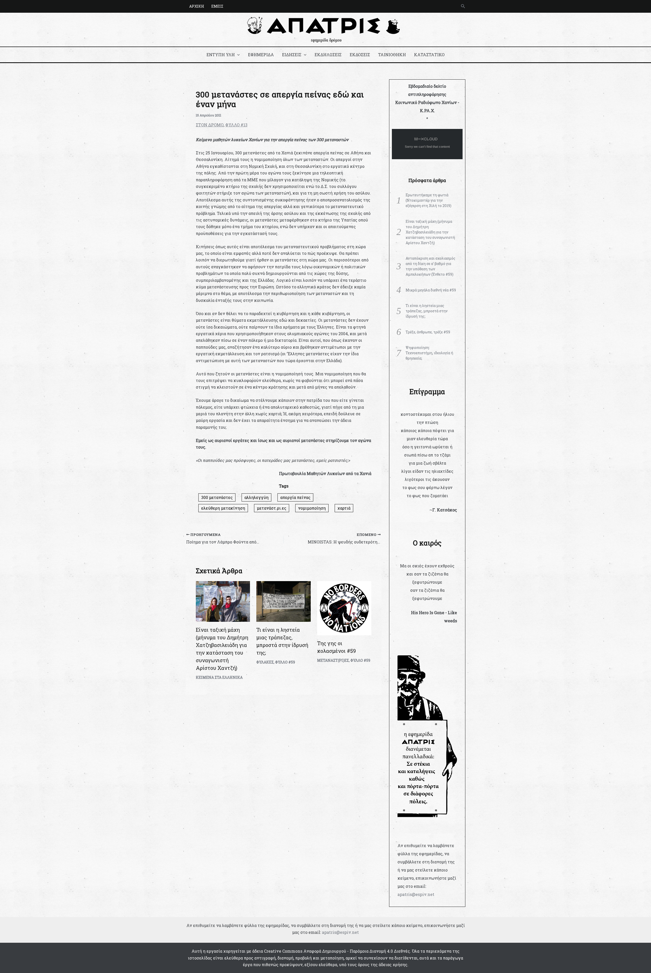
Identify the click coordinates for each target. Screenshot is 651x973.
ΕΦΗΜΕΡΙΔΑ (261, 54)
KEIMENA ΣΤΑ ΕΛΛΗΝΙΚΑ (219, 677)
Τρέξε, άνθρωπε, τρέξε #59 (428, 332)
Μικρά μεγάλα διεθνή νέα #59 (431, 290)
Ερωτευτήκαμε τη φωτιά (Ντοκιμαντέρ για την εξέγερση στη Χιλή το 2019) (428, 200)
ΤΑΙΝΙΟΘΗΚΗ (392, 54)
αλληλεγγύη (256, 497)
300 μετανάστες (217, 497)
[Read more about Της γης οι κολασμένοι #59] (344, 607)
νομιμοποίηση (312, 508)
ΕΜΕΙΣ (217, 6)
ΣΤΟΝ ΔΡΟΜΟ (210, 124)
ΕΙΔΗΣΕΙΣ (291, 54)
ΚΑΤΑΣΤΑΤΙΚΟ (429, 54)
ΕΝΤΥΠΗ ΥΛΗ (220, 54)
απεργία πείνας (295, 497)
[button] (463, 6)
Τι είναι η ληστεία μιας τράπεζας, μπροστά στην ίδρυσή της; (427, 311)
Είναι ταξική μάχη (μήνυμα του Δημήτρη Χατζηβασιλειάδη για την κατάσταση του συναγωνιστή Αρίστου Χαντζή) (430, 232)
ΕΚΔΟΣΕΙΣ (360, 54)
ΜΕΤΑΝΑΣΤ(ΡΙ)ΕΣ (333, 660)
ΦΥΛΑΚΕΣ (265, 662)
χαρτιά (343, 508)
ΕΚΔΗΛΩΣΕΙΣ (328, 54)
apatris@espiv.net (415, 894)
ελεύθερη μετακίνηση (223, 508)
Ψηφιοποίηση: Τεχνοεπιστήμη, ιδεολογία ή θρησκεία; (429, 353)
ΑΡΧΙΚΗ (196, 6)
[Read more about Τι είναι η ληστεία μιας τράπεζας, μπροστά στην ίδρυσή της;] (283, 600)
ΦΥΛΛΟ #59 (285, 662)
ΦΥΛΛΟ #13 (236, 124)
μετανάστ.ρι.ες (271, 508)
